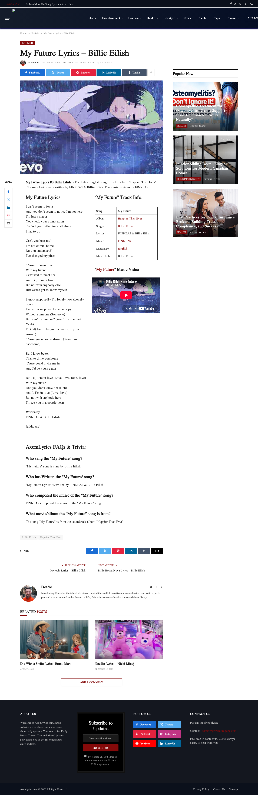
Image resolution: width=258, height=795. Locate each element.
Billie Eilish (125, 226)
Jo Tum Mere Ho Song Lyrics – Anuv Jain (49, 4)
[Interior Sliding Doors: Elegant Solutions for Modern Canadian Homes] (205, 159)
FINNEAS (124, 241)
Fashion (133, 18)
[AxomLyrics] (47, 18)
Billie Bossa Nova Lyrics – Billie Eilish (121, 570)
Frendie (35, 62)
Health (151, 18)
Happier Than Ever (130, 218)
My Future (105, 269)
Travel (232, 18)
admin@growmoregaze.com (219, 731)
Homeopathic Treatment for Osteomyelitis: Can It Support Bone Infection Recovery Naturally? (200, 113)
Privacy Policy (201, 789)
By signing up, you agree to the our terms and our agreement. (101, 760)
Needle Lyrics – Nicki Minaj (114, 664)
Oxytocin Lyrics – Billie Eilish (67, 570)
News (187, 18)
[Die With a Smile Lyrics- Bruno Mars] (54, 639)
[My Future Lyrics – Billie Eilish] (91, 127)
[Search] (251, 3)
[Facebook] (8, 192)
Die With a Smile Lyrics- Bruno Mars (45, 664)
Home (93, 18)
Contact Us (219, 789)
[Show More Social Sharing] (150, 72)
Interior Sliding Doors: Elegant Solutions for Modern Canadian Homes (202, 168)
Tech (202, 18)
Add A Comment (91, 682)
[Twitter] (8, 200)
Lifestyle (169, 18)
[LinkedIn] (8, 208)
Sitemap (233, 789)
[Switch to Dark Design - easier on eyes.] (246, 3)
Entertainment (111, 18)
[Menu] (7, 18)
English (27, 43)
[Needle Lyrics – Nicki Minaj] (129, 639)
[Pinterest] (8, 216)
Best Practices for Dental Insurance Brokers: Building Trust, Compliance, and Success (205, 221)
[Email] (8, 223)
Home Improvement (188, 178)
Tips (217, 18)
